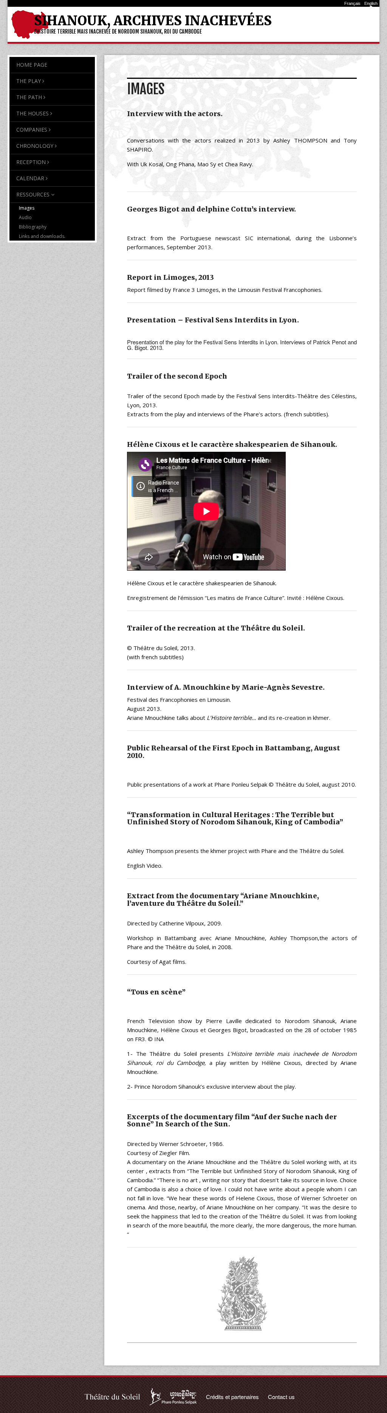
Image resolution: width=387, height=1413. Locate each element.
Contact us (281, 1397)
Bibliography (32, 227)
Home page (31, 64)
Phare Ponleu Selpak (173, 1396)
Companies (31, 129)
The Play (28, 80)
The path (29, 97)
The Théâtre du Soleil (113, 1397)
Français (352, 3)
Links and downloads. (42, 236)
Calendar (30, 178)
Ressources (33, 194)
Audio (25, 217)
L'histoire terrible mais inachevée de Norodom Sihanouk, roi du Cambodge (118, 31)
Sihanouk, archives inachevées (153, 21)
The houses (32, 113)
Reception (31, 162)
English (371, 3)
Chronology (34, 145)
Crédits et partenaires (232, 1397)
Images (26, 208)
